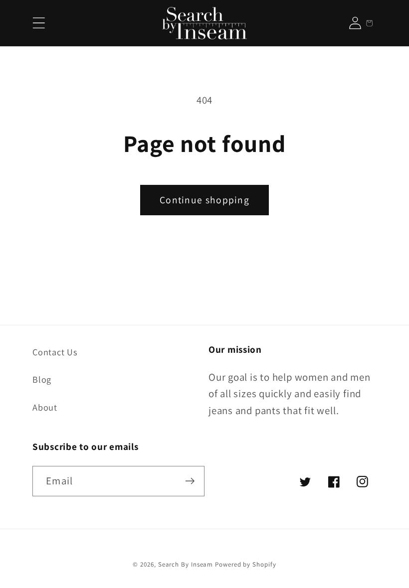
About (44, 407)
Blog (41, 379)
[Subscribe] (190, 481)
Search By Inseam (185, 564)
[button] (38, 23)
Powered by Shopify (245, 564)
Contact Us (55, 352)
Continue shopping (204, 199)
